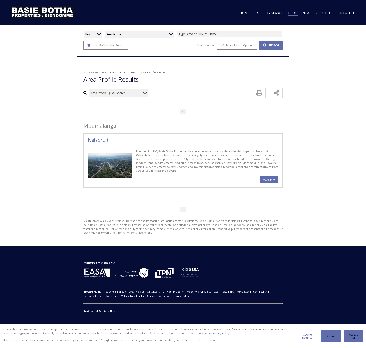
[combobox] (230, 34)
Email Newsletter (239, 291)
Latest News (220, 291)
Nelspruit (98, 140)
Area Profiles (136, 291)
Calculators (153, 291)
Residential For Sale (115, 291)
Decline (331, 336)
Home (97, 291)
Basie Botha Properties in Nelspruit (120, 72)
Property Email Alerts (198, 291)
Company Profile (93, 295)
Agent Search (259, 291)
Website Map (128, 295)
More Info (269, 180)
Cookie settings (307, 336)
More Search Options (239, 45)
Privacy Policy (181, 295)
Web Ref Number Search (108, 45)
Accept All (353, 336)
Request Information (158, 295)
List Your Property (173, 291)
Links (141, 295)
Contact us (112, 295)
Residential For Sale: (96, 311)
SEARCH (274, 45)
